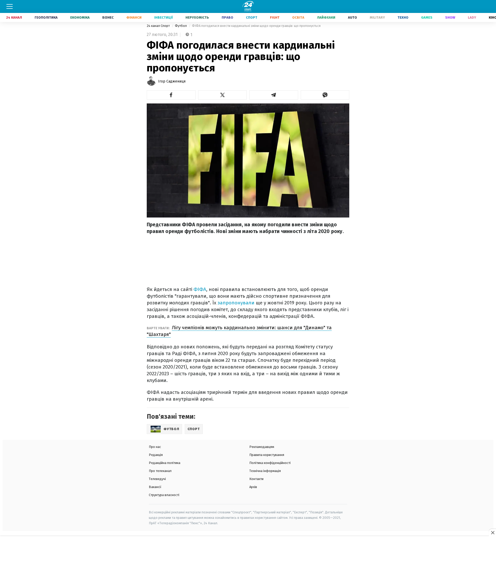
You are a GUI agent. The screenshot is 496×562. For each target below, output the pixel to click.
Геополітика (46, 17)
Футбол (181, 25)
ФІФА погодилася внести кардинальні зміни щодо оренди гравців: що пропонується (256, 25)
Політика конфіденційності (270, 463)
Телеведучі (157, 479)
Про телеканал (160, 471)
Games (426, 17)
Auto (352, 17)
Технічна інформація (265, 471)
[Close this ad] (492, 532)
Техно (403, 17)
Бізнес (108, 17)
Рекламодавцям (261, 447)
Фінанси (134, 17)
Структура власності (164, 495)
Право (227, 17)
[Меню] (9, 6)
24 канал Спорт (159, 25)
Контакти (256, 479)
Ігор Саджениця (171, 81)
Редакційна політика (164, 463)
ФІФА (199, 289)
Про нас (155, 447)
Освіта (298, 17)
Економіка (80, 17)
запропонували (236, 303)
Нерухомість (197, 17)
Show (450, 17)
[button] (171, 95)
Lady (472, 17)
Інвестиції (163, 17)
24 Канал (14, 17)
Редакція (156, 455)
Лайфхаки (326, 17)
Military (377, 17)
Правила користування (266, 455)
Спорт (251, 17)
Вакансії (155, 487)
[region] (248, 549)
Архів (253, 487)
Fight (275, 17)
